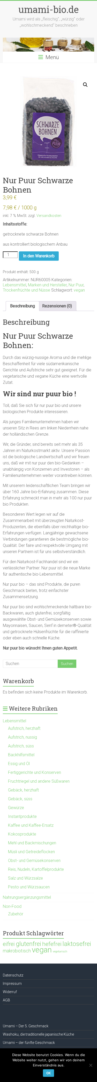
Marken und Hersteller (47, 284)
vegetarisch (60, 951)
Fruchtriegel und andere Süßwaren (39, 781)
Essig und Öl (19, 763)
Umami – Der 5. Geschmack (25, 1026)
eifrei (9, 944)
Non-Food (12, 906)
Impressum (12, 983)
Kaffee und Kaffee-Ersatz (31, 825)
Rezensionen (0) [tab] (57, 305)
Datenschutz (13, 975)
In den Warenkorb (39, 255)
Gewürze (16, 807)
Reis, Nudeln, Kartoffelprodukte (36, 869)
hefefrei (52, 943)
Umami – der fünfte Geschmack (29, 1043)
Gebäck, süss (20, 798)
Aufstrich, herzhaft (24, 728)
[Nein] (90, 1065)
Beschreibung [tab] (22, 305)
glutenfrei (28, 943)
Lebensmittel (14, 284)
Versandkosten (48, 216)
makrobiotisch (17, 950)
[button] (85, 84)
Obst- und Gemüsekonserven (34, 860)
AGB (6, 1000)
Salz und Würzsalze (25, 878)
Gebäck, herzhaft (23, 790)
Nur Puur (76, 284)
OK (48, 1073)
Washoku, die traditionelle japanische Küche (38, 1034)
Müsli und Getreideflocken (31, 851)
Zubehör (15, 913)
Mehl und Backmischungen (32, 842)
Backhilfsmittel (21, 754)
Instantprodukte (22, 816)
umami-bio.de (48, 9)
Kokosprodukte (22, 834)
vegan (79, 290)
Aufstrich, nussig (22, 737)
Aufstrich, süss (21, 746)
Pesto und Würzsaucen (29, 887)
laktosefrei (77, 943)
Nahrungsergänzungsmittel (27, 897)
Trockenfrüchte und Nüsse (26, 290)
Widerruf (10, 992)
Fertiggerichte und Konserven (34, 772)
